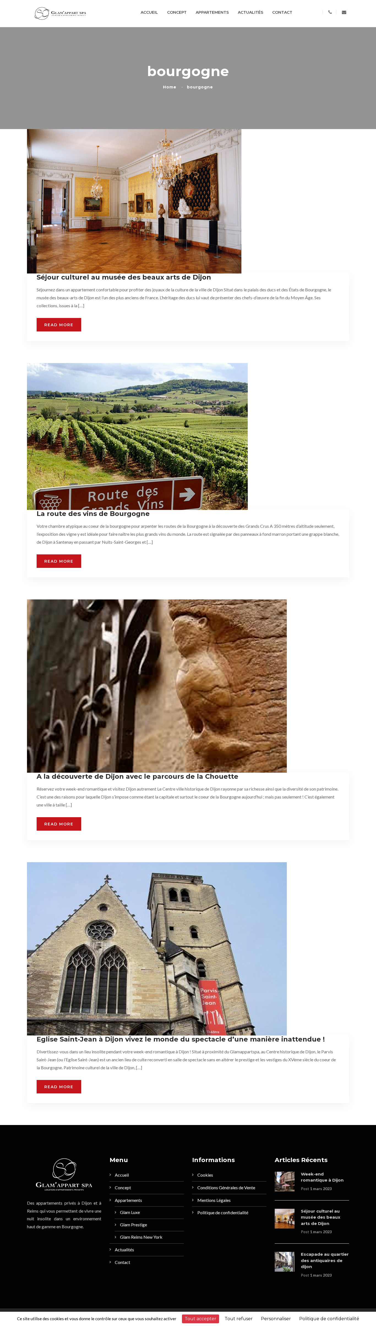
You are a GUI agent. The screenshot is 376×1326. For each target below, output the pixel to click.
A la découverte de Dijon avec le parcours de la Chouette (137, 776)
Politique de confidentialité (222, 1212)
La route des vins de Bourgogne (93, 514)
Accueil (149, 12)
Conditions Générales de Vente (226, 1187)
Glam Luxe (130, 1212)
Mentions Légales (214, 1200)
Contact (282, 12)
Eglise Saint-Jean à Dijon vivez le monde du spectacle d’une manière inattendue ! (181, 1039)
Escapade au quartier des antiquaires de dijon (325, 1260)
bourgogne (200, 87)
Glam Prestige (133, 1224)
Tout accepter (200, 1318)
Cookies (205, 1174)
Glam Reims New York (141, 1237)
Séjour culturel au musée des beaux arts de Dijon (124, 277)
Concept (177, 12)
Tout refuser (239, 1318)
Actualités (250, 12)
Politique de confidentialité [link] (329, 1318)
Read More (58, 324)
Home (171, 87)
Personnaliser (276, 1318)
